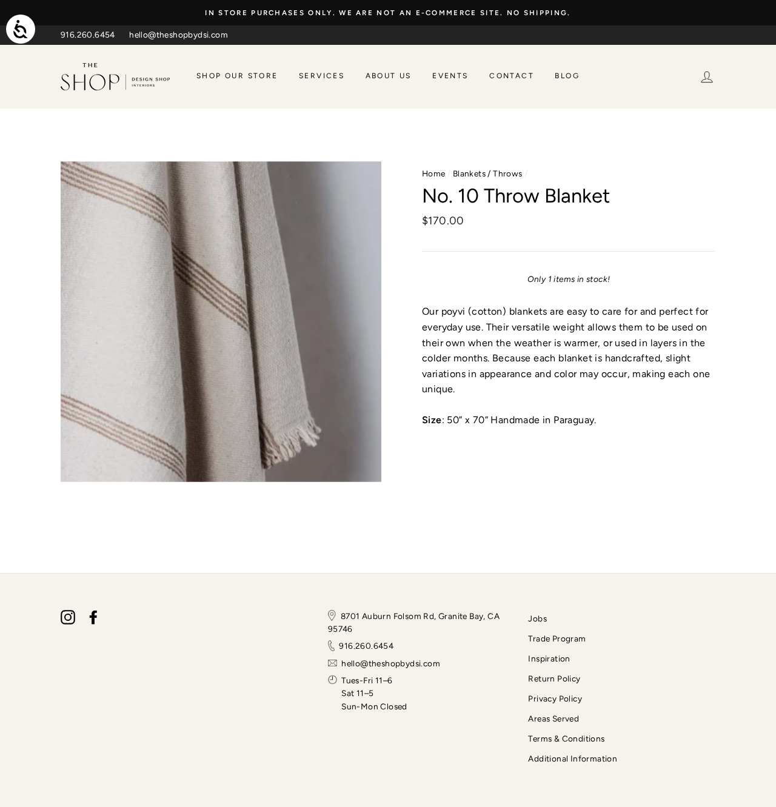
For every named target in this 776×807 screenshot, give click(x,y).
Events (450, 76)
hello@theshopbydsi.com (178, 34)
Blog (567, 76)
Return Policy (554, 678)
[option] (388, 12)
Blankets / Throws (488, 173)
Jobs (537, 618)
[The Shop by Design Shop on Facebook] (93, 617)
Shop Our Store (237, 76)
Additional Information (572, 758)
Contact (511, 76)
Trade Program (557, 638)
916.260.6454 (88, 34)
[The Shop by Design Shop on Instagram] (68, 617)
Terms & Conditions (566, 738)
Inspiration (549, 658)
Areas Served (553, 718)
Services (321, 76)
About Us (389, 76)
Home (434, 173)
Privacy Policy (555, 698)
